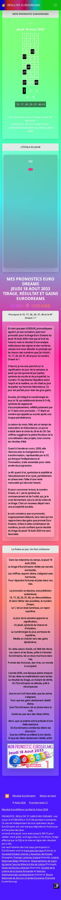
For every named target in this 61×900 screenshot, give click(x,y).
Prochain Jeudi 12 (38, 802)
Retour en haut (48, 795)
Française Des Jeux (34, 850)
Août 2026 (20, 802)
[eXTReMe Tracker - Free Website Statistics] (56, 885)
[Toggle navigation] (55, 5)
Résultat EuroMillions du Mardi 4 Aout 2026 (25, 809)
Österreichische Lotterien (15, 867)
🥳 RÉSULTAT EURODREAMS (21, 5)
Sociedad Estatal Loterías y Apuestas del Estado (27, 854)
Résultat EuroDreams (23, 795)
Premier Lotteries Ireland (26, 857)
